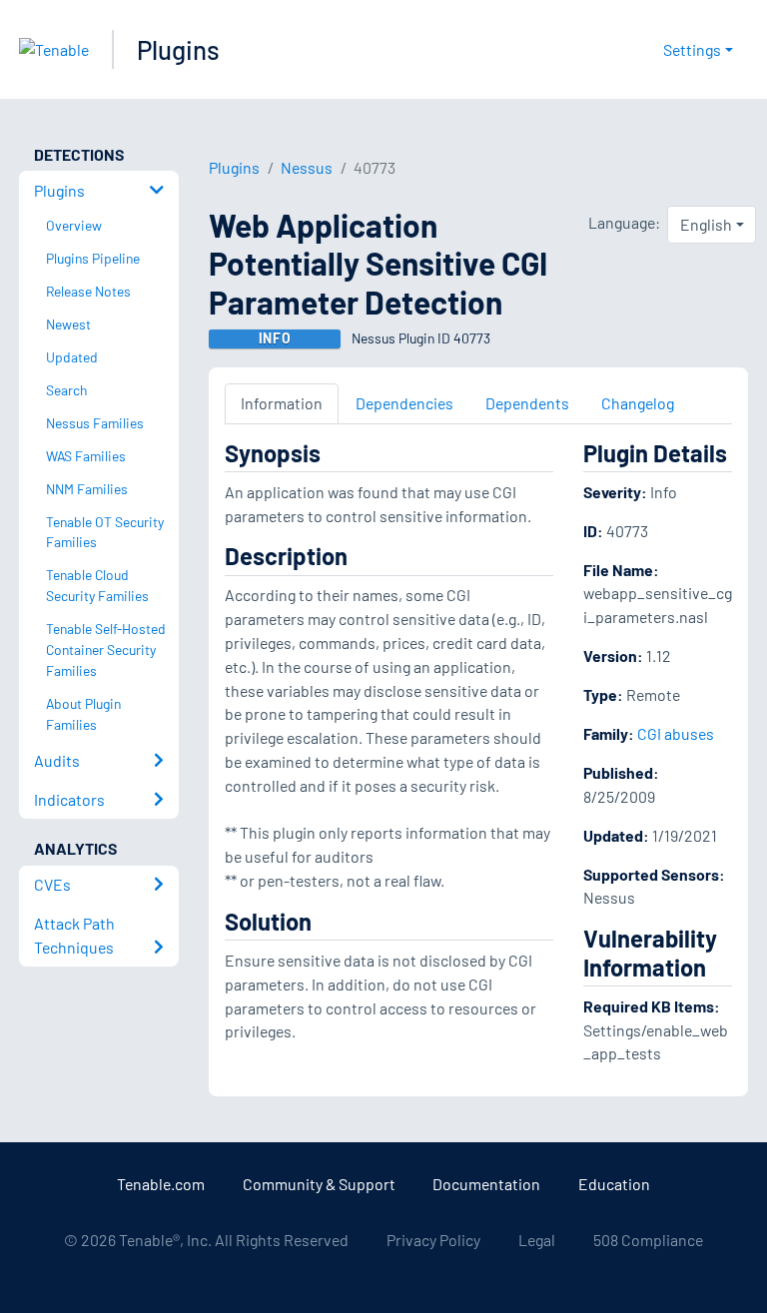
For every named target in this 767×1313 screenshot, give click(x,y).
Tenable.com (161, 1183)
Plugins (178, 49)
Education (614, 1183)
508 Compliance (648, 1239)
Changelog (637, 402)
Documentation (486, 1183)
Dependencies (404, 402)
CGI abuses (675, 733)
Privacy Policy (433, 1239)
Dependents (527, 402)
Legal (536, 1239)
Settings (692, 49)
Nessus (307, 167)
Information (282, 402)
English (706, 224)
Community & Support (319, 1183)
